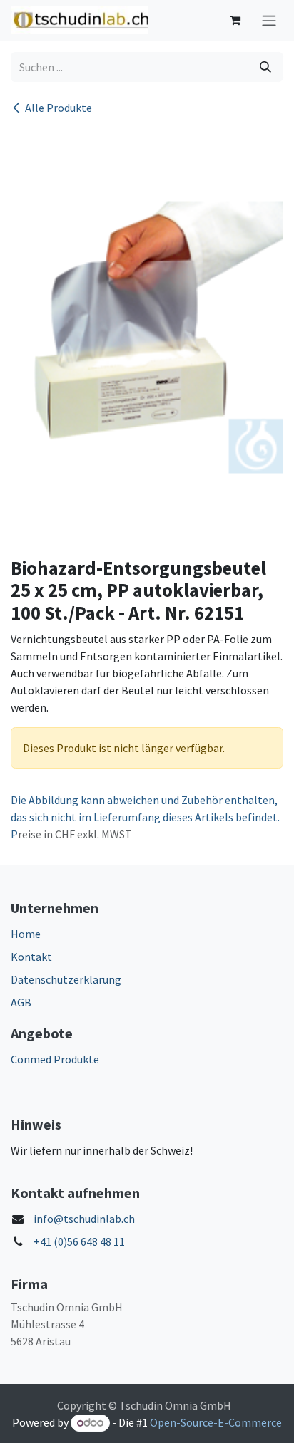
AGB (21, 1002)
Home (26, 934)
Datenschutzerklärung (66, 979)
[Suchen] (265, 67)
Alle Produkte (58, 107)
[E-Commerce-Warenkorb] (234, 20)
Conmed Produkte (55, 1059)
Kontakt (31, 956)
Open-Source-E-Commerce (216, 1422)
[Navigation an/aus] (269, 20)
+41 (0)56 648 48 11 (79, 1241)
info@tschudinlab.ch (84, 1219)
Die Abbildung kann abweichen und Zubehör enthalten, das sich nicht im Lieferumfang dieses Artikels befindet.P (145, 817)
